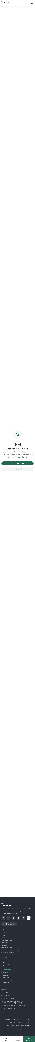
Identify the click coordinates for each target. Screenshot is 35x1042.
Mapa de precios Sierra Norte (10, 955)
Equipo (3, 962)
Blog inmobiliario (6, 965)
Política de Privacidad (15, 1022)
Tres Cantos (4, 975)
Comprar (4, 933)
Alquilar (3, 937)
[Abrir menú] (32, 3)
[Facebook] (8, 918)
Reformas (4, 942)
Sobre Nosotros (5, 960)
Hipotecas (4, 945)
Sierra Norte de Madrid (8, 985)
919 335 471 (7, 993)
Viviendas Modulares (7, 940)
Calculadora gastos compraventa (11, 950)
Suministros (4, 957)
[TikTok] (13, 918)
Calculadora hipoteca (7, 947)
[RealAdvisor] (29, 918)
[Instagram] (3, 918)
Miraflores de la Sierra (7, 982)
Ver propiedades (17, 469)
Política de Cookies (27, 1022)
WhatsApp (7, 995)
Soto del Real (5, 977)
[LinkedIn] (23, 918)
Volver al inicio (19, 463)
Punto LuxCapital (25, 1025)
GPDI (21, 1029)
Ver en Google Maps (9, 1008)
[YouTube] (18, 918)
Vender (3, 935)
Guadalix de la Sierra (7, 980)
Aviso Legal (6, 1022)
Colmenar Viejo (5, 972)
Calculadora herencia (7, 952)
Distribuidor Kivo (15, 1025)
